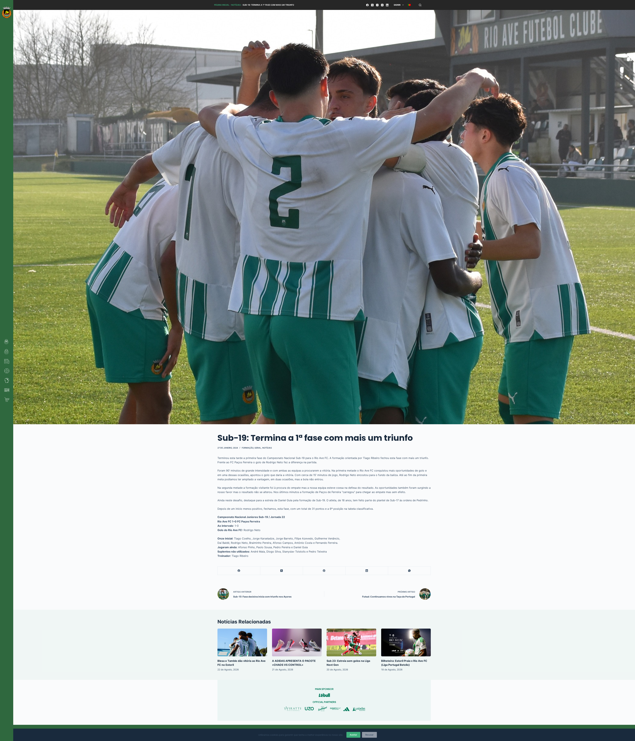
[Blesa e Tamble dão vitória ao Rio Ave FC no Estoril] (242, 643)
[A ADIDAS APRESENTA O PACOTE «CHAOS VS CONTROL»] (297, 643)
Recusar (369, 734)
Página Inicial (221, 5)
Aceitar (353, 734)
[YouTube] (382, 5)
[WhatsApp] (409, 571)
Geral (257, 448)
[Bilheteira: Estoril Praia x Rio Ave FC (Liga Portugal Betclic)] (406, 643)
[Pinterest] (324, 571)
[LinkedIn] (387, 5)
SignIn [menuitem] (397, 5)
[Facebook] (367, 5)
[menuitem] (409, 5)
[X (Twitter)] (372, 5)
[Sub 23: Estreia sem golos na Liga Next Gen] (351, 643)
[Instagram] (377, 5)
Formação (247, 448)
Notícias (236, 5)
